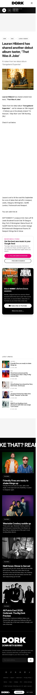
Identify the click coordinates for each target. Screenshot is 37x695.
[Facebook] (11, 672)
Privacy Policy (27, 677)
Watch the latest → (18, 310)
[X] (16, 672)
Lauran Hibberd (8, 97)
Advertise (5, 677)
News (12, 38)
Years (10, 681)
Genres (5, 681)
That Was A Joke (13, 99)
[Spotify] (25, 672)
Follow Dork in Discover (17, 256)
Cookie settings (28, 681)
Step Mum (13, 114)
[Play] (4, 10)
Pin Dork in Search (18, 261)
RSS (21, 681)
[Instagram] (6, 672)
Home (4, 38)
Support (12, 677)
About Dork (19, 677)
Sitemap (16, 681)
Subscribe (19, 692)
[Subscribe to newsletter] (30, 660)
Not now (30, 692)
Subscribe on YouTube (19, 306)
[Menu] (31, 3)
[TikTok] (30, 672)
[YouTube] (20, 672)
